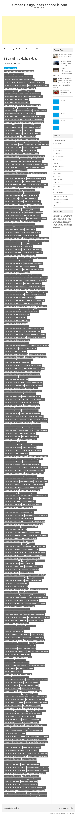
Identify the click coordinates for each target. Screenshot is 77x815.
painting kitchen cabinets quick (32, 331)
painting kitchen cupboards (37, 354)
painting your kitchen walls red (13, 787)
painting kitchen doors (11, 377)
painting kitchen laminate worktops (15, 459)
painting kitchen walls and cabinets (15, 575)
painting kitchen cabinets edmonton (15, 292)
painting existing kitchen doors (36, 178)
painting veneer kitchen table (13, 747)
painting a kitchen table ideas (32, 147)
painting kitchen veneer (27, 563)
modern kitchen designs (60, 196)
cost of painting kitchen (27, 71)
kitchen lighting (57, 179)
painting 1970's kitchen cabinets (14, 122)
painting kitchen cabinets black (14, 283)
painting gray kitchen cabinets (31, 209)
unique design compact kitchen (62, 219)
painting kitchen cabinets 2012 (13, 275)
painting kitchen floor (11, 402)
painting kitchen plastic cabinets (33, 487)
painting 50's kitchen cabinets (13, 125)
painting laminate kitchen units (13, 614)
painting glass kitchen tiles (12, 204)
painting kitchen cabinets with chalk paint (17, 343)
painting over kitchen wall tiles (30, 688)
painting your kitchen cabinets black (15, 767)
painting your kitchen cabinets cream (38, 767)
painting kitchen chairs (11, 348)
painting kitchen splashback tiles (32, 504)
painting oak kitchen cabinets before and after (18, 657)
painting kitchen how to (26, 430)
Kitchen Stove (57, 183)
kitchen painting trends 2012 (13, 116)
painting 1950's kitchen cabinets (14, 119)
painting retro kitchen (11, 716)
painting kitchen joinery (35, 444)
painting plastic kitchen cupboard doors (16, 696)
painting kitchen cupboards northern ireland (17, 362)
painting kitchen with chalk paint (14, 595)
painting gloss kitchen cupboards (34, 207)
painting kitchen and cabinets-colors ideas (35, 238)
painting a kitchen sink (11, 144)
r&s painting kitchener (37, 790)
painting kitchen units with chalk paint (33, 561)
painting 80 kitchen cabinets (32, 127)
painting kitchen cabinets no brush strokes (17, 314)
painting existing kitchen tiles (13, 181)
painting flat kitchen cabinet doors (33, 187)
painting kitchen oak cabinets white (15, 478)
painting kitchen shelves (12, 498)
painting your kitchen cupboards (35, 773)
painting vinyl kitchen (32, 750)
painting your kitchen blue (12, 764)
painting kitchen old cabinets (35, 478)
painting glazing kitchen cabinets (31, 204)
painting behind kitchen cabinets (34, 159)
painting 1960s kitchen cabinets (34, 119)
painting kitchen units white (13, 561)
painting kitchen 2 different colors (30, 232)
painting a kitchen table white (13, 150)
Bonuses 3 (63, 113)
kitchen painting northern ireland (28, 108)
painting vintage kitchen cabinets (14, 750)
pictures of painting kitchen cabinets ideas (17, 790)
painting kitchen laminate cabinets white (16, 453)
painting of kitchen (10, 668)
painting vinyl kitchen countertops (37, 753)
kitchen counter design (60, 224)
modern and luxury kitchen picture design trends (66, 63)
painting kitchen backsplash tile (32, 249)
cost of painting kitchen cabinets (14, 74)
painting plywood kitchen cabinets (15, 699)
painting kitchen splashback (13, 504)
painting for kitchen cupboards (14, 193)
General (55, 163)
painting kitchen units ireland (13, 555)
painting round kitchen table (27, 716)
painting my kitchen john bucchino (34, 640)
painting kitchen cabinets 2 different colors (17, 272)
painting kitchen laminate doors (38, 456)
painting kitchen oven (26, 481)
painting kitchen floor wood (13, 408)
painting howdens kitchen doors (30, 221)
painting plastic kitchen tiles (38, 696)
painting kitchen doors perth (33, 385)
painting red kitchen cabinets (13, 708)
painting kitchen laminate (12, 450)
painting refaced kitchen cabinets (33, 708)
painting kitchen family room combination (17, 399)
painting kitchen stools (11, 507)
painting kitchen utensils (12, 563)
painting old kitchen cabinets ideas (15, 679)
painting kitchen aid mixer (30, 235)
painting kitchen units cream (30, 549)
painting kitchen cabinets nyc (35, 328)
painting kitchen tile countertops (37, 535)
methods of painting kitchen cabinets (34, 116)
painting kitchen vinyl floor (12, 569)
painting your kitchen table (29, 781)
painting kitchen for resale (30, 410)
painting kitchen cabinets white (36, 337)
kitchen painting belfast (11, 88)
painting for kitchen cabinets (26, 190)
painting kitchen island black (27, 439)
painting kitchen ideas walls (13, 436)
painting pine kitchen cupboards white (30, 691)
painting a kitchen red (42, 142)
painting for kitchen (10, 190)
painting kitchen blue (11, 258)
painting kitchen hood (11, 430)
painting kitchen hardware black (31, 425)
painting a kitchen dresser (31, 139)
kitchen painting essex (11, 91)
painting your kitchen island (30, 776)
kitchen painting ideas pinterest (33, 96)
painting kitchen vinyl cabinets (34, 566)
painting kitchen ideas (11, 433)
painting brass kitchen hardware (14, 167)
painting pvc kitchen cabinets (13, 705)
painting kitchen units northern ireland (34, 555)
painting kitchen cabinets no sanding (15, 317)
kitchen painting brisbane (27, 88)
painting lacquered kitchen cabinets (35, 603)
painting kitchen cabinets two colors (15, 337)
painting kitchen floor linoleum (13, 405)
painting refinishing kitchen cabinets (15, 711)
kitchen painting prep (40, 110)
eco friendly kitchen (58, 156)
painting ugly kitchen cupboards (33, 730)
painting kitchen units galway (36, 552)
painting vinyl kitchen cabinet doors (15, 753)
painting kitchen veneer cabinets (14, 566)
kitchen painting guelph (11, 93)
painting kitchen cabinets (31, 266)
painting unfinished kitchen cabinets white (17, 736)
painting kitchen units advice (13, 546)
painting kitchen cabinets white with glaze (17, 340)
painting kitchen (30, 229)
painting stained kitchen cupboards (36, 725)
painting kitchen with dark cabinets (35, 595)
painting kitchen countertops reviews (15, 351)
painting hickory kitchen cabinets (36, 218)
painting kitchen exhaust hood (31, 396)
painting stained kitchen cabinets (14, 725)
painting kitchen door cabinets (13, 371)
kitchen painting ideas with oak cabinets (16, 99)
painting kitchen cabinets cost (33, 283)
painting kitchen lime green (12, 464)
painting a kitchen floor (11, 142)
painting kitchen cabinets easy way (34, 289)
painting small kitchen (11, 722)
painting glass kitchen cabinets (28, 198)
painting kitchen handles (40, 422)
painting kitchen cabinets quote (14, 334)
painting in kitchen (29, 224)
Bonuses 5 (63, 100)
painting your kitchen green (13, 776)
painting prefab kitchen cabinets (14, 702)
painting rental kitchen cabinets (36, 711)
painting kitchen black (28, 255)
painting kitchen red (10, 495)
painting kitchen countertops (27, 348)
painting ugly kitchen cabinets (13, 730)
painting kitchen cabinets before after (35, 280)
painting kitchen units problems (14, 558)
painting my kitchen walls (28, 645)
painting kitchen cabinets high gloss (15, 306)
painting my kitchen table (12, 645)
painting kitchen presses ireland (30, 490)
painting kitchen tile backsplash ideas (15, 535)
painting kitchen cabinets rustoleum (35, 334)
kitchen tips (56, 186)
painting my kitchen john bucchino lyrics (16, 643)
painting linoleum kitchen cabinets (34, 614)
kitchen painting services (28, 113)
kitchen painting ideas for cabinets (30, 93)
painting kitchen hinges (11, 427)
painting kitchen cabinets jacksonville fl (16, 309)
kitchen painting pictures (24, 110)
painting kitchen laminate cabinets (31, 450)
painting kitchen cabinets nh (13, 311)
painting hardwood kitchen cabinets (15, 218)
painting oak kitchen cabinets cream (15, 660)
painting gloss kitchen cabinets (14, 207)
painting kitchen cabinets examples (15, 300)
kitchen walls (56, 189)
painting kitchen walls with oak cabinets (16, 586)
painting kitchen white (11, 592)
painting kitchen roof (41, 495)
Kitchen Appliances (58, 166)
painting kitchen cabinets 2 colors (33, 269)
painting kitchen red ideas (25, 495)
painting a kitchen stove (26, 144)
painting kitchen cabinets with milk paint (16, 345)
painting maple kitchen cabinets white (16, 617)
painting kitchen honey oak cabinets (30, 427)
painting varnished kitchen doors (36, 739)
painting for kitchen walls (30, 195)
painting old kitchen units (32, 682)
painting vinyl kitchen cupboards (37, 756)
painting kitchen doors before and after (16, 379)
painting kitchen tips (28, 541)
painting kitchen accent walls (13, 235)
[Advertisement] (38, 30)
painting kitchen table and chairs (14, 515)
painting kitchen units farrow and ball (15, 552)
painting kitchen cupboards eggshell (36, 357)
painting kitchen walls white (33, 580)
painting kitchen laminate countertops (16, 456)
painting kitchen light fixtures (13, 461)
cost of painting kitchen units (35, 82)
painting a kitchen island (27, 142)
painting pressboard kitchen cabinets (36, 702)
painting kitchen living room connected (16, 467)
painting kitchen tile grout (28, 538)
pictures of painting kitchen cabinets (34, 787)
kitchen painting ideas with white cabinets (17, 102)
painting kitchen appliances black (32, 243)
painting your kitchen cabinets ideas (15, 770)
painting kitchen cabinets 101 (13, 269)
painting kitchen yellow (31, 600)
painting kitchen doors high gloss (14, 382)
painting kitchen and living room (39, 241)
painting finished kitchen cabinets (37, 184)
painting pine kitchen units (30, 694)
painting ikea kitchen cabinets (13, 224)
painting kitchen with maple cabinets (15, 597)
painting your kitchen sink (12, 781)
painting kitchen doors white (13, 391)
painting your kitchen (11, 762)
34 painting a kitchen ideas (20, 58)
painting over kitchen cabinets (29, 685)
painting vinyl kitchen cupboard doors (16, 756)
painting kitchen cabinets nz (13, 331)
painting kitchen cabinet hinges (33, 263)
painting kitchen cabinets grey (13, 303)
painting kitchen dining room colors (33, 368)
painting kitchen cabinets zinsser (39, 345)
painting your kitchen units (12, 784)
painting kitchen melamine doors (14, 473)
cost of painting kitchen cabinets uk (15, 82)
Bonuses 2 (63, 120)
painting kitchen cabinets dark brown (15, 286)
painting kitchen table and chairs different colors (19, 518)
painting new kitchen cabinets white (15, 651)
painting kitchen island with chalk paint (16, 444)
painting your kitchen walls (29, 784)
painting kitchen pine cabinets (13, 487)
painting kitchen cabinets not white (15, 328)
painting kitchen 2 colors (12, 232)
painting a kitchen (29, 130)
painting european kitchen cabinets (15, 173)
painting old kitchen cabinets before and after (18, 674)
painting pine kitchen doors (13, 694)
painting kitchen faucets (38, 399)
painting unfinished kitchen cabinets (15, 733)
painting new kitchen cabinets (27, 648)
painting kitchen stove (26, 507)
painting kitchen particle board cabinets (32, 484)
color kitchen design (10, 68)
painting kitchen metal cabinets (34, 473)
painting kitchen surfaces (12, 512)
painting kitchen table (27, 512)
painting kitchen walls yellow (38, 589)
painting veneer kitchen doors (35, 745)
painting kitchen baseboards (13, 252)
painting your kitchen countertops (14, 773)
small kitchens (57, 202)
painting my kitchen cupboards (14, 640)
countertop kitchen (58, 147)
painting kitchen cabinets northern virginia (17, 320)
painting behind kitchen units (13, 161)
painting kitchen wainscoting (30, 569)
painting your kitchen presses (31, 779)
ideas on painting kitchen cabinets (38, 85)
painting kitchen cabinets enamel (14, 294)
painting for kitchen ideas (31, 193)
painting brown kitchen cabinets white (16, 170)
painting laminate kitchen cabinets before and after (19, 606)
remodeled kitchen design (60, 199)
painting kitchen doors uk (29, 388)
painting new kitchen (11, 648)
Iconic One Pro (51, 813)
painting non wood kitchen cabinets (37, 651)
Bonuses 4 (63, 106)
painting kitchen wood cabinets (14, 600)
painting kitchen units (28, 544)
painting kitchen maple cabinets (38, 467)
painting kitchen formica (12, 413)
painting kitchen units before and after (34, 546)
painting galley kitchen (11, 198)
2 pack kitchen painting (11, 71)
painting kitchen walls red (35, 578)
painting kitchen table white (29, 527)
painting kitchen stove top (12, 510)
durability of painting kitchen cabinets (16, 85)
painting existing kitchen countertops (15, 176)
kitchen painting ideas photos (13, 96)
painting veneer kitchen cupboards (15, 745)
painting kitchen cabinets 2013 (33, 275)
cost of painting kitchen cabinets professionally (18, 76)
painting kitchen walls (26, 572)
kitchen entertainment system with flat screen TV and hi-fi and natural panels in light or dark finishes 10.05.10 (62, 83)
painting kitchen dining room (13, 368)
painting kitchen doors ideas (34, 382)
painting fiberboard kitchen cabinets (15, 184)
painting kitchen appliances (12, 243)
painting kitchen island (11, 439)
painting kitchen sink (26, 498)
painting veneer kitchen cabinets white (36, 742)
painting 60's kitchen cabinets (32, 125)
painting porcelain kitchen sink (35, 699)
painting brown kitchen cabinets (34, 167)
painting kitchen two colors (12, 544)
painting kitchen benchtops (12, 255)
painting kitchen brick (25, 258)
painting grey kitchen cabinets (32, 215)
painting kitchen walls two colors (14, 580)
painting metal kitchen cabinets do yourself (17, 634)
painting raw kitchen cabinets (31, 705)
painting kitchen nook (11, 476)
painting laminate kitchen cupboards (15, 611)
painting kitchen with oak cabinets (38, 597)
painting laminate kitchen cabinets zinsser (17, 609)
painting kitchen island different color (15, 442)
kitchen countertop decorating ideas (62, 221)
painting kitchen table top (12, 527)
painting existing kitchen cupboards (15, 178)
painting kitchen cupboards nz (13, 365)
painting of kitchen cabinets (25, 668)
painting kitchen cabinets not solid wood (16, 326)
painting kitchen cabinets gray (35, 300)
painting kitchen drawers (12, 394)
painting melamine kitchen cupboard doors (17, 628)
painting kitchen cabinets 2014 (13, 277)
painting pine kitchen (11, 691)
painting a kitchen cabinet (12, 136)
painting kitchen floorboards (31, 408)
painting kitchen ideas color (27, 433)
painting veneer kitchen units (31, 747)
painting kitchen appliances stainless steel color (18, 246)
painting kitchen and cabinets (13, 238)
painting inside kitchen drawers (34, 226)
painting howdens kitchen (12, 221)
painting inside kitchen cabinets (14, 226)
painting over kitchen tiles (12, 688)
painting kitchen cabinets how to (36, 306)
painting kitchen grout (25, 422)
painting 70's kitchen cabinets (13, 127)
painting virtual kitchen (29, 759)
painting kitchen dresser (28, 394)
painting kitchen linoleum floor (31, 464)
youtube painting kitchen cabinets (37, 795)
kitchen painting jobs (11, 108)
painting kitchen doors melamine (14, 385)
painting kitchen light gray (31, 461)
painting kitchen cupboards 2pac (14, 357)
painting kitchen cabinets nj (30, 311)
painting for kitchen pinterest (13, 195)
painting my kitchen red (36, 643)
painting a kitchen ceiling (28, 136)
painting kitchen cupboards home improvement (18, 360)
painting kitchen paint (41, 481)
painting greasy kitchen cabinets (14, 212)
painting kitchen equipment (13, 396)
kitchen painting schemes (12, 113)
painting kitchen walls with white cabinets (17, 589)
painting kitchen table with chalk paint (16, 529)
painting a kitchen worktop (12, 153)
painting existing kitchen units (32, 181)
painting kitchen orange (11, 481)
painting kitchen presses (12, 490)
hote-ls (55, 215)
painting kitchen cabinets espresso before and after (20, 297)
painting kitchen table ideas (34, 524)
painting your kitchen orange (13, 779)
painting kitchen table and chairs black (36, 515)
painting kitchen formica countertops (15, 416)
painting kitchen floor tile (31, 405)
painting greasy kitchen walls (13, 215)
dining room (56, 153)
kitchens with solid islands (62, 224)
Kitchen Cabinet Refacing (60, 169)
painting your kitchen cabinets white (37, 770)
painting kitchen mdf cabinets (13, 470)
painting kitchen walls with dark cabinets (16, 583)
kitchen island (57, 176)
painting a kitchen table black (13, 147)
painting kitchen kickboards (13, 447)
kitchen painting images (33, 105)
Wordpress (71, 813)
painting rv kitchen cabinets (13, 719)
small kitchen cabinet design (62, 220)
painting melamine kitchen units (14, 631)
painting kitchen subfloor (29, 510)
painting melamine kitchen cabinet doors (16, 623)
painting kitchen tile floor (12, 538)
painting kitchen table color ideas (14, 524)
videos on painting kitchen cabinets (15, 795)
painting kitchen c (27, 260)
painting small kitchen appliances (28, 722)
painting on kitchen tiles (11, 685)
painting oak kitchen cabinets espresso (16, 665)
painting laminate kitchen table (37, 611)
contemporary (57, 143)
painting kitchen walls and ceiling (36, 575)
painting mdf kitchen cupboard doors (15, 620)
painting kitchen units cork (12, 549)
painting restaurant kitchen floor (31, 713)
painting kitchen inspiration (30, 436)
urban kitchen (57, 206)
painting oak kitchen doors (37, 665)
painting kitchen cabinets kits (37, 309)
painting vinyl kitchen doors (13, 759)
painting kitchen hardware (12, 425)
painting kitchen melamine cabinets (34, 470)
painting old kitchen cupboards (14, 682)
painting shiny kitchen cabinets (31, 719)
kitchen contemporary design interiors (62, 217)
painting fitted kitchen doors (13, 187)
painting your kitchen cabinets (30, 764)
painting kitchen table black (37, 521)
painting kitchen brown (39, 258)
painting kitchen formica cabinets (30, 413)
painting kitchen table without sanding (16, 532)
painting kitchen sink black (12, 501)
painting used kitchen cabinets (39, 736)
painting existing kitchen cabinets (36, 173)
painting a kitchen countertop (13, 139)
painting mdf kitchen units (35, 620)
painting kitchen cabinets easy (13, 289)
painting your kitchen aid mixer (28, 762)
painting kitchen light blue (34, 459)
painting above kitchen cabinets (35, 156)
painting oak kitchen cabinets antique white (17, 654)
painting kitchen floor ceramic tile (29, 402)
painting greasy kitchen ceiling (34, 212)
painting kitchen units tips (32, 558)
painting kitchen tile (34, 532)
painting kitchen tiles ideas (12, 541)
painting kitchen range (11, 493)
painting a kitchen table (42, 144)
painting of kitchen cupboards (13, 671)
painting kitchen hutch (41, 430)
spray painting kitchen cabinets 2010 (15, 793)
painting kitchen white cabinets (28, 592)
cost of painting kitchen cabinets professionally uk (19, 79)
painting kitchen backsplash (13, 249)
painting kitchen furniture (35, 416)
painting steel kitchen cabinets (13, 728)
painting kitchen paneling (12, 484)
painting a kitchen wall (30, 150)
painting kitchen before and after (32, 252)
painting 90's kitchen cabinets (13, 130)
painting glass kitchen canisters (14, 201)
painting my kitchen (37, 634)
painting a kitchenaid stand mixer (14, 156)
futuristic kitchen (58, 160)
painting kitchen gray (26, 419)
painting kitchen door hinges (13, 374)
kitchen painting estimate (26, 91)
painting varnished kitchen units (14, 742)
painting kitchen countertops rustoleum (16, 354)
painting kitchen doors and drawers (30, 377)
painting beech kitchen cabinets (14, 159)
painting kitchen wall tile (12, 572)
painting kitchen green (40, 419)
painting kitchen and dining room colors (16, 241)
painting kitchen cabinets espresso (35, 294)
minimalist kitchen (58, 192)
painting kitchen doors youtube (32, 391)
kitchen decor (57, 173)
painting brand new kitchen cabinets (36, 164)
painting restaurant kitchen (12, 713)
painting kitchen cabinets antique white (35, 277)
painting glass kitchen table (33, 201)
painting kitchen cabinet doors (13, 263)
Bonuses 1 (63, 126)
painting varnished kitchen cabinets (15, 739)
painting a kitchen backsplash (13, 133)
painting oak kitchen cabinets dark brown (17, 662)
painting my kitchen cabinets (13, 637)
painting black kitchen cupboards (14, 164)
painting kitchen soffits (28, 501)
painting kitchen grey (11, 422)
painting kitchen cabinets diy (36, 286)
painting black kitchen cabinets (32, 161)
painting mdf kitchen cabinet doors (38, 617)
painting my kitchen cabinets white (33, 637)
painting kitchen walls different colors (16, 578)
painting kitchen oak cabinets (27, 476)
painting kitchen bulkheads (12, 260)
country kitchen (57, 150)
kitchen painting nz (10, 110)
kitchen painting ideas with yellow (14, 105)
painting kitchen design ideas (32, 365)
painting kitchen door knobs (31, 374)
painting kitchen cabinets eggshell (37, 292)
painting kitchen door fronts (32, 371)
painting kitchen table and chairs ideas (16, 521)
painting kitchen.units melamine (14, 603)
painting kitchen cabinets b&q (13, 280)
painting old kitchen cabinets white (37, 679)
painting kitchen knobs (29, 447)
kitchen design (62, 215)
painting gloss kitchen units (12, 209)
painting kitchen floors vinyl (13, 410)
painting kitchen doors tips (12, 388)
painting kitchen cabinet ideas (13, 266)
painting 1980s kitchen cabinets (34, 122)
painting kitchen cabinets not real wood (16, 323)
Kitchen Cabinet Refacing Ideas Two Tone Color (65, 93)
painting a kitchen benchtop (32, 133)
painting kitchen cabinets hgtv (32, 303)
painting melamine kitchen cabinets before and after (20, 626)
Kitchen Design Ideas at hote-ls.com (39, 5)
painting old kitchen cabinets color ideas (16, 677)
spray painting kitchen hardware (37, 793)
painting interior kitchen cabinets (14, 229)
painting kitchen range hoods (27, 493)
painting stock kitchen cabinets (33, 728)
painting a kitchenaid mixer (30, 153)
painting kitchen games (11, 419)
